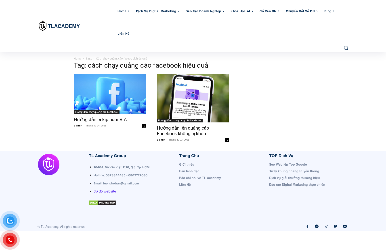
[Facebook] (307, 226)
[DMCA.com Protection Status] (102, 209)
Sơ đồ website (105, 191)
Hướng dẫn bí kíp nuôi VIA (100, 119)
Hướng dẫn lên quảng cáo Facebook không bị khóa (183, 130)
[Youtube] (344, 226)
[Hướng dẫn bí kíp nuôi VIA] (110, 94)
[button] (346, 47)
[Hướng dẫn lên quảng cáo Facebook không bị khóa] (193, 98)
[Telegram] (316, 226)
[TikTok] (326, 226)
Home (78, 58)
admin (78, 125)
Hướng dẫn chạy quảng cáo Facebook (96, 111)
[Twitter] (335, 226)
